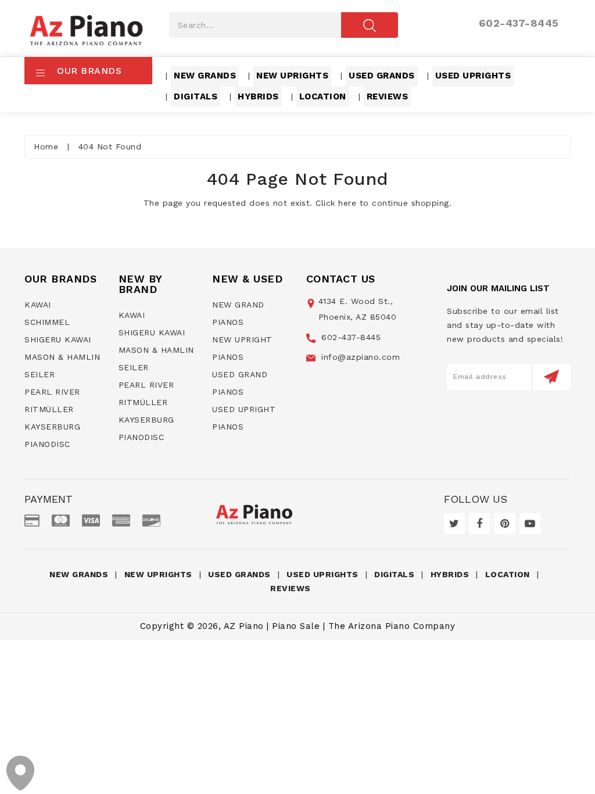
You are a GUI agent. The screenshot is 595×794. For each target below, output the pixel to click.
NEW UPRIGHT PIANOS (242, 348)
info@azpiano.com (359, 357)
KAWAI (37, 304)
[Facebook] (479, 523)
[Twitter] (454, 523)
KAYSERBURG (52, 426)
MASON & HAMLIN (62, 357)
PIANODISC (47, 444)
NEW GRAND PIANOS (238, 313)
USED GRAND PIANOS (239, 383)
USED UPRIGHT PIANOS (243, 418)
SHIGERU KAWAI (57, 339)
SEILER (39, 374)
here (347, 203)
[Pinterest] (504, 523)
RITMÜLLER (49, 409)
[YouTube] (529, 523)
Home (46, 146)
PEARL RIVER (52, 391)
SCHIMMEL (47, 322)
